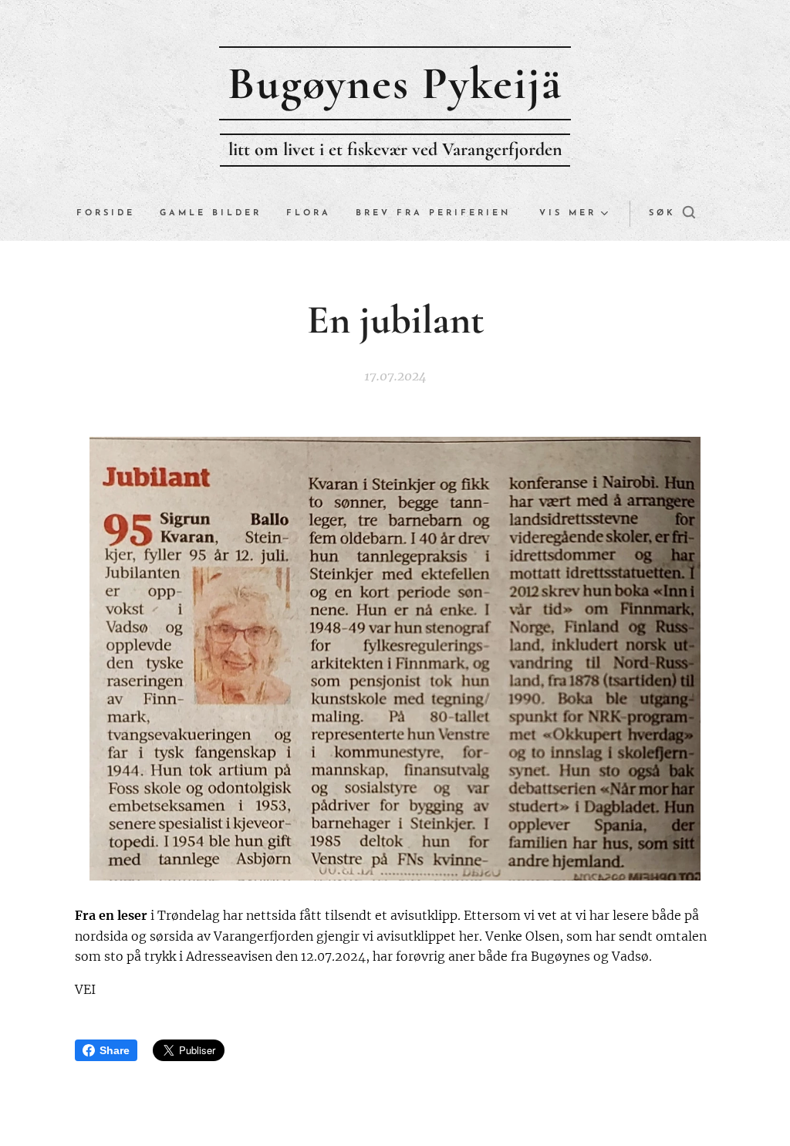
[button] (672, 213)
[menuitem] (111, 213)
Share (115, 1050)
